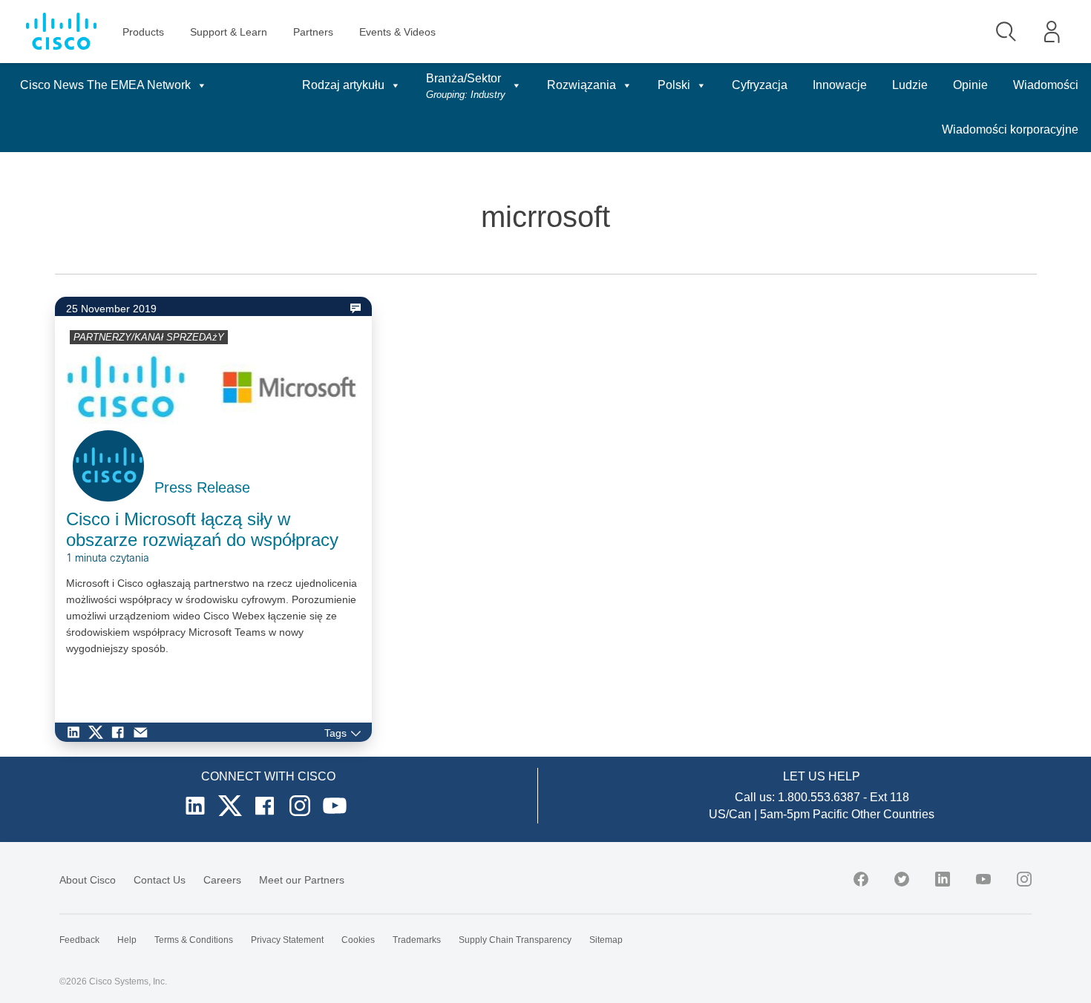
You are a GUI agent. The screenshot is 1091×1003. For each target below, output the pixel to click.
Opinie (970, 85)
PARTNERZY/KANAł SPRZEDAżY (148, 337)
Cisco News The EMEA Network (105, 85)
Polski (674, 85)
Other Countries (892, 814)
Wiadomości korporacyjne (1010, 129)
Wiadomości (1045, 85)
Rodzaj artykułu (343, 85)
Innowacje (840, 85)
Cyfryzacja (759, 85)
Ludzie (910, 85)
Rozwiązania (581, 85)
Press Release (202, 487)
